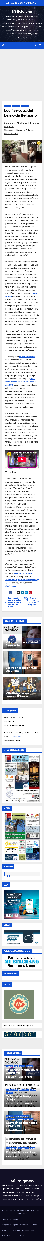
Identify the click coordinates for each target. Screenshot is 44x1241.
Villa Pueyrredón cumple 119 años (17, 695)
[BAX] (21, 904)
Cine (16, 1066)
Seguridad (21, 1119)
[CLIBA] (22, 937)
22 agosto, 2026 (15, 1077)
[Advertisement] (22, 71)
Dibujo (33, 1089)
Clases (14, 1089)
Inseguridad (11, 1119)
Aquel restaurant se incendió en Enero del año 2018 (21, 381)
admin (30, 1077)
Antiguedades (12, 1148)
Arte (8, 1089)
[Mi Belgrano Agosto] (22, 778)
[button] (36, 45)
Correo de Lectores (21, 1116)
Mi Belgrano (22, 11)
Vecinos (30, 1119)
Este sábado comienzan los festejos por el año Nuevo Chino (14, 602)
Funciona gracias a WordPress (13, 1210)
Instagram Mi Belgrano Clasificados (15, 1225)
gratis (22, 1066)
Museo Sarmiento (27, 356)
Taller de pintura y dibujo (18, 1098)
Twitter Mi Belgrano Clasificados (14, 1236)
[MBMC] (22, 837)
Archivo (8, 106)
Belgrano (16, 106)
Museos (29, 1066)
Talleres (10, 1092)
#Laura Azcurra (11, 133)
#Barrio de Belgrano (29, 123)
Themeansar (22, 1213)
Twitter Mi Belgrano (29, 1230)
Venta (33, 1148)
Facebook (33, 1225)
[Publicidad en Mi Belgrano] (21, 961)
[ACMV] (19, 1004)
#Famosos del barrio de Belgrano (19, 130)
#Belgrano (8, 126)
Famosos (25, 106)
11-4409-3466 (17, 736)
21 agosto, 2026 (15, 1130)
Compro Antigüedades (21, 1152)
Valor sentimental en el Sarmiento (22, 644)
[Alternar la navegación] (40, 45)
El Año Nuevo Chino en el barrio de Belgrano (30, 601)
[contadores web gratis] (20, 1034)
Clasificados (24, 1089)
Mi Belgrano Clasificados (11, 1230)
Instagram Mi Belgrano (10, 1219)
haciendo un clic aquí (22, 573)
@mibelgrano (11, 586)
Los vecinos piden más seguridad (21, 669)
